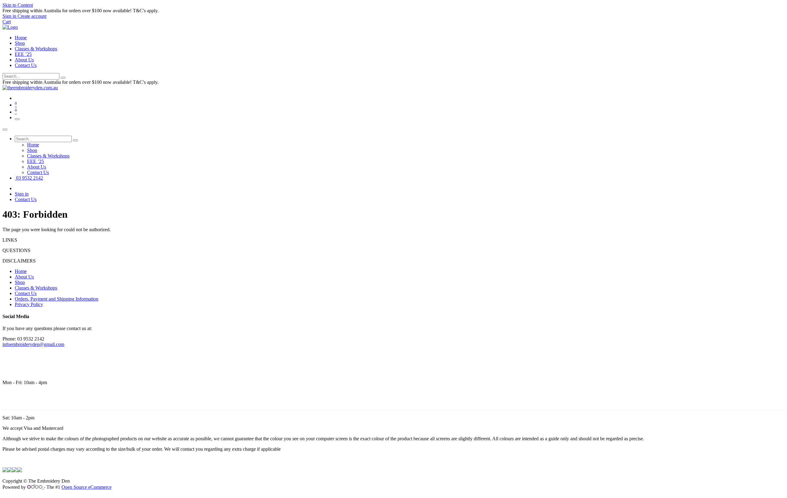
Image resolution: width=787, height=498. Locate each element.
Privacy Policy (29, 304)
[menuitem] (33, 144)
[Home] (10, 27)
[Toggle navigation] (17, 119)
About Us (24, 59)
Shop (20, 43)
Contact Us (26, 65)
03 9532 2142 (29, 178)
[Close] (4, 129)
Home (21, 37)
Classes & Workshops (36, 48)
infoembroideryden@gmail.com (33, 344)
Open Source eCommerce (86, 487)
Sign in (22, 193)
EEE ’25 (23, 54)
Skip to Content (17, 5)
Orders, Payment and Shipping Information (56, 299)
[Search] (63, 78)
